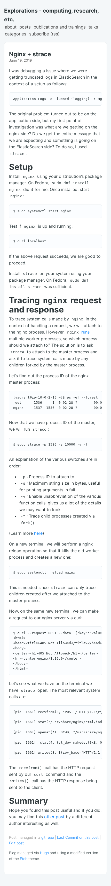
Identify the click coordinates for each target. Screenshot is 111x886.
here (38, 533)
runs (85, 332)
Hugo (44, 853)
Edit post (16, 843)
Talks (93, 27)
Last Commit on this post (78, 837)
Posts (25, 27)
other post (54, 816)
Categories (15, 33)
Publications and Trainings (60, 27)
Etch (23, 858)
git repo (47, 837)
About (11, 27)
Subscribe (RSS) (44, 33)
